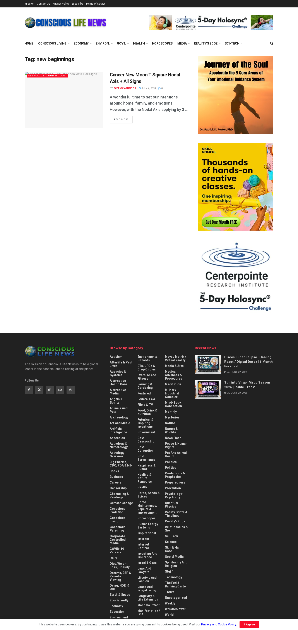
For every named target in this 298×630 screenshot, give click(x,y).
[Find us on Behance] (60, 390)
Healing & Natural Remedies (144, 478)
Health (139, 43)
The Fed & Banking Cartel (176, 584)
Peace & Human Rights (176, 445)
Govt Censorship (145, 439)
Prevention (173, 488)
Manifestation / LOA (148, 612)
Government (146, 432)
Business (116, 477)
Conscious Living (52, 43)
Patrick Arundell (124, 88)
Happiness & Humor (146, 467)
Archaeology (119, 417)
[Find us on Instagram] (50, 390)
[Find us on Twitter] (39, 390)
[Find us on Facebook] (29, 390)
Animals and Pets (119, 409)
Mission (29, 3)
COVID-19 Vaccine (117, 550)
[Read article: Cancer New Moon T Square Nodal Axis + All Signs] (64, 100)
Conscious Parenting (117, 528)
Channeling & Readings (119, 495)
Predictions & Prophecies (175, 475)
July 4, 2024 (148, 88)
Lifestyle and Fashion (147, 579)
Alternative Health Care (118, 382)
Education (117, 611)
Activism (116, 356)
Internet (143, 538)
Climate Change (121, 503)
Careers (116, 482)
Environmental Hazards (147, 358)
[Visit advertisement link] (211, 22)
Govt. (121, 43)
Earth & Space (120, 594)
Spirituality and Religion (176, 564)
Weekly (170, 603)
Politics (170, 467)
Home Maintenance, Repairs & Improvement (147, 507)
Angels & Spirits (116, 400)
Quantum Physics (171, 504)
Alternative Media (118, 391)
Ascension (117, 438)
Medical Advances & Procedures (173, 375)
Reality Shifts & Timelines (176, 513)
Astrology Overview (117, 454)
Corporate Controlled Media (118, 539)
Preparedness (175, 482)
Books (114, 471)
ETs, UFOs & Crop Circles (146, 367)
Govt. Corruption (145, 448)
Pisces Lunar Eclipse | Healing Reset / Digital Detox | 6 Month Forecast (248, 361)
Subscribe (77, 3)
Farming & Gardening (145, 385)
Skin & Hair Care (173, 549)
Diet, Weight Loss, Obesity (120, 565)
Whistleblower (175, 609)
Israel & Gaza (147, 563)
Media (182, 43)
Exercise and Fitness (146, 376)
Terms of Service (95, 3)
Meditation (173, 384)
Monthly (171, 411)
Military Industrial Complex (172, 393)
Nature (170, 423)
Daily (113, 558)
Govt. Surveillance (146, 457)
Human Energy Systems (147, 525)
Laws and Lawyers (144, 570)
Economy (81, 43)
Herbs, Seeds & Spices (148, 494)
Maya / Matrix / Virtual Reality (175, 358)
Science (170, 542)
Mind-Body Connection (173, 404)
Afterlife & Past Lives (121, 364)
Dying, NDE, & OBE (119, 587)
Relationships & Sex (176, 528)
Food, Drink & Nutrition (147, 412)
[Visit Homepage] (65, 22)
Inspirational (146, 533)
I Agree (249, 624)
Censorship (118, 488)
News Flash (173, 438)
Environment (119, 617)
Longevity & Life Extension (147, 597)
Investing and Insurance (147, 555)
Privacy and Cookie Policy (218, 624)
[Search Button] (271, 43)
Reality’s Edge (206, 43)
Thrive (169, 592)
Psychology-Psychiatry (174, 495)
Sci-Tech (232, 43)
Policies (171, 462)
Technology (173, 577)
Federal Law (146, 399)
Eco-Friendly (119, 600)
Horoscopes (162, 43)
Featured (144, 393)
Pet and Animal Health (176, 454)
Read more (123, 119)
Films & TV (145, 404)
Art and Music (120, 423)
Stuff (169, 571)
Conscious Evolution (117, 510)
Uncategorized (176, 597)
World (169, 614)
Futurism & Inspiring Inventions (145, 423)
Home (29, 43)
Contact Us (43, 3)
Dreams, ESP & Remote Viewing (120, 576)
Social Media (174, 556)
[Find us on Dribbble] (71, 390)
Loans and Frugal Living (146, 588)
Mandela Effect (148, 605)
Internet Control (143, 546)
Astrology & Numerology (47, 75)
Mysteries (172, 417)
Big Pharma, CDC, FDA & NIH (121, 463)
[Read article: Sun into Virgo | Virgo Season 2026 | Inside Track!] (208, 389)
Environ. (103, 43)
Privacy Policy (61, 3)
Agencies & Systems (118, 373)
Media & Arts (174, 366)
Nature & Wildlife (171, 430)
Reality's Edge (175, 521)
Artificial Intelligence (118, 430)
